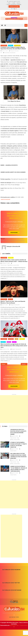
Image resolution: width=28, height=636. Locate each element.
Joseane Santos (13, 450)
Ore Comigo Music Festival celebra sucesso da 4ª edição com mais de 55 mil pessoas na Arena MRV (18, 456)
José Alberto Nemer (9, 242)
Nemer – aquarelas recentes (19, 242)
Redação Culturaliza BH (13, 246)
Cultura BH (21, 238)
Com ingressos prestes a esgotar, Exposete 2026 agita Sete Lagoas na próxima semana (18, 432)
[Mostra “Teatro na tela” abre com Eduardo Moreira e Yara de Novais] (14, 289)
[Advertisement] (14, 409)
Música (8, 342)
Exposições (17, 45)
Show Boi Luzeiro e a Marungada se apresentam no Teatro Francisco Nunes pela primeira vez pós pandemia (24, 364)
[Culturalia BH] (14, 609)
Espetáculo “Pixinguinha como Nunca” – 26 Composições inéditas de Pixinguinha (4, 364)
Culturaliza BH (8, 240)
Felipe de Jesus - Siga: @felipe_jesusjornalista (10, 265)
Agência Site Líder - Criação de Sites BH (19, 626)
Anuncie (18, 3)
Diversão (11, 257)
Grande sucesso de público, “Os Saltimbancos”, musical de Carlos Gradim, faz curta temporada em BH (18, 469)
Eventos (10, 45)
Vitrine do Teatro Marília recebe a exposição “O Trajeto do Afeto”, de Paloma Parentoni (18, 445)
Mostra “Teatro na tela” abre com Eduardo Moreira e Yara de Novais (13, 302)
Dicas (16, 339)
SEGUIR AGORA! (14, 232)
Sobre (9, 3)
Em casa (10, 299)
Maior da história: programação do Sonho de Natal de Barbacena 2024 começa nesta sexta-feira (14, 345)
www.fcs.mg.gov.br (5, 199)
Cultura (16, 238)
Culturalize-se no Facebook (11, 570)
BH (12, 238)
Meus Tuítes (3, 586)
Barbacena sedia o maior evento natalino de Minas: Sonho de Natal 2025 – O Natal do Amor (14, 260)
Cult (14, 238)
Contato (13, 3)
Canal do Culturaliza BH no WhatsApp (14, 4)
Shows (14, 342)
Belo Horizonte (8, 238)
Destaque (11, 339)
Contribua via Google (14, 6)
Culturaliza (3, 45)
